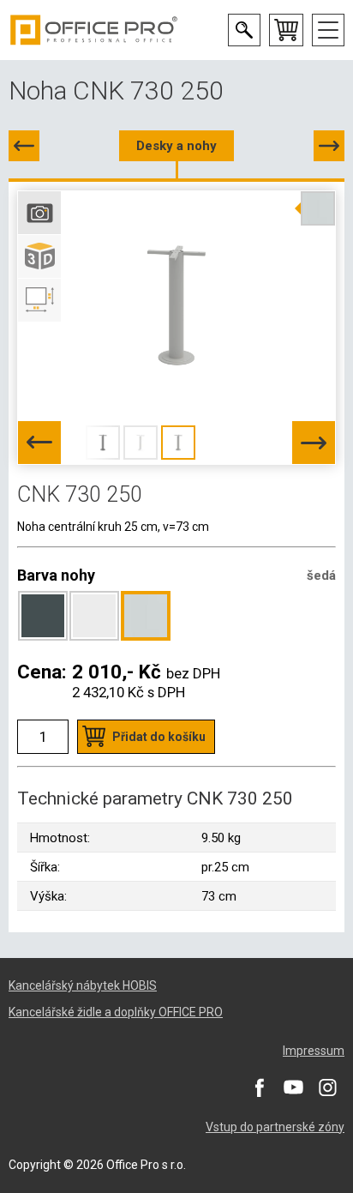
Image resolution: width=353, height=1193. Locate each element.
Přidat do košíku (159, 737)
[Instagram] (327, 1087)
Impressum (313, 1050)
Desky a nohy (176, 146)
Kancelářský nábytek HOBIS (83, 985)
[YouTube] (293, 1087)
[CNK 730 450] (329, 145)
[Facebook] (259, 1087)
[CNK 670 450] (24, 145)
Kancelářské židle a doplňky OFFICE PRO (116, 1012)
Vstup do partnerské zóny (275, 1127)
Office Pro (94, 30)
